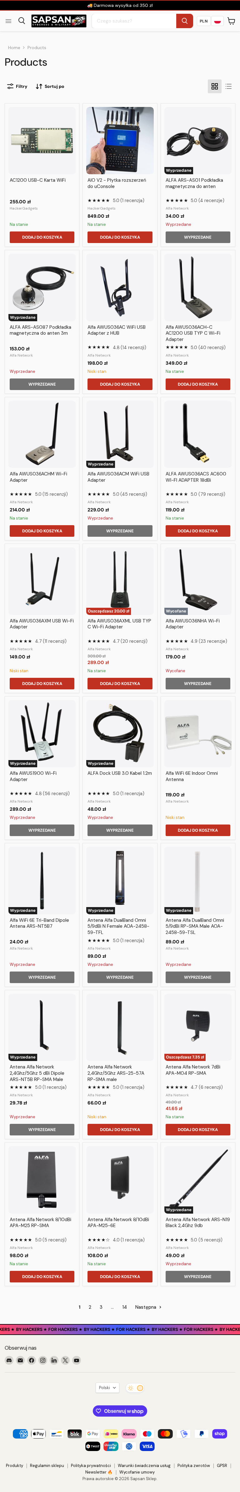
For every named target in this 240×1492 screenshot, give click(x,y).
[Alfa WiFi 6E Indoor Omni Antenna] (198, 733)
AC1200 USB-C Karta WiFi (38, 180)
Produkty (14, 1465)
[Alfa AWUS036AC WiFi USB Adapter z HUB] (119, 287)
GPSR (222, 1465)
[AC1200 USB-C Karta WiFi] (42, 140)
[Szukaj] (184, 21)
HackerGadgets (24, 208)
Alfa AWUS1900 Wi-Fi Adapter (33, 776)
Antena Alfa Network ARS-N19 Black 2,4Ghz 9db (198, 1222)
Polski (104, 1387)
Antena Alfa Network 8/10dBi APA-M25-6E (118, 1222)
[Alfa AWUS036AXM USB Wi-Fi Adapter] (42, 581)
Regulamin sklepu (47, 1465)
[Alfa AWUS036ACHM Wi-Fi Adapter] (42, 434)
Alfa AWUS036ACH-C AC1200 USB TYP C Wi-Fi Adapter (193, 333)
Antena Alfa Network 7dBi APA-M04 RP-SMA (193, 1070)
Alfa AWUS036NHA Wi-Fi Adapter (193, 624)
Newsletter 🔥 (98, 1472)
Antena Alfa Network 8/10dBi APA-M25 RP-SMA (40, 1222)
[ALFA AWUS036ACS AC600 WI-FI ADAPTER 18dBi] (198, 434)
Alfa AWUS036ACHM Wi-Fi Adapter (38, 477)
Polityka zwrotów (194, 1465)
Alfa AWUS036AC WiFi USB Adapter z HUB (117, 330)
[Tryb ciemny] (135, 1388)
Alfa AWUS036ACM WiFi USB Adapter (118, 477)
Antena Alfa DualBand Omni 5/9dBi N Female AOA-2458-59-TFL (118, 926)
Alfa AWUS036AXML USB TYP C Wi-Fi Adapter (119, 624)
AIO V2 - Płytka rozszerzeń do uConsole (117, 183)
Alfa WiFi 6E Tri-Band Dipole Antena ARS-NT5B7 (39, 923)
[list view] (228, 86)
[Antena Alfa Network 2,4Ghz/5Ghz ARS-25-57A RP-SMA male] (119, 1027)
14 (124, 1307)
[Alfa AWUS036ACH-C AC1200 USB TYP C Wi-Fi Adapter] (198, 287)
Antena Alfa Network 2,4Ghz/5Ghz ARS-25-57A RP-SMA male (116, 1073)
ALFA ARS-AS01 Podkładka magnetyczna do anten (194, 183)
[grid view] (215, 86)
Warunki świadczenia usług (144, 1465)
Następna (146, 1307)
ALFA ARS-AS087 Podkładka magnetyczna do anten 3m (40, 330)
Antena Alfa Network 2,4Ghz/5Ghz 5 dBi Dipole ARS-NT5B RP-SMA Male (37, 1073)
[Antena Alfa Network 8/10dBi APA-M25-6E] (119, 1179)
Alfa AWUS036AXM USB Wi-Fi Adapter (42, 624)
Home (14, 47)
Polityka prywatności (91, 1465)
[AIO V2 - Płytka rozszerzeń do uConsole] (119, 140)
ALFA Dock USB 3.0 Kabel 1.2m (120, 773)
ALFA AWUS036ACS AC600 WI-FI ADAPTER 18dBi (196, 477)
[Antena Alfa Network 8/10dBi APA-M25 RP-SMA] (42, 1179)
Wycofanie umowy (137, 1472)
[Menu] (8, 21)
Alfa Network (177, 208)
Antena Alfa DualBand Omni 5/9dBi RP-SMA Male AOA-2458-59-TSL (195, 926)
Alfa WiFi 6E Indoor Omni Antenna (192, 776)
